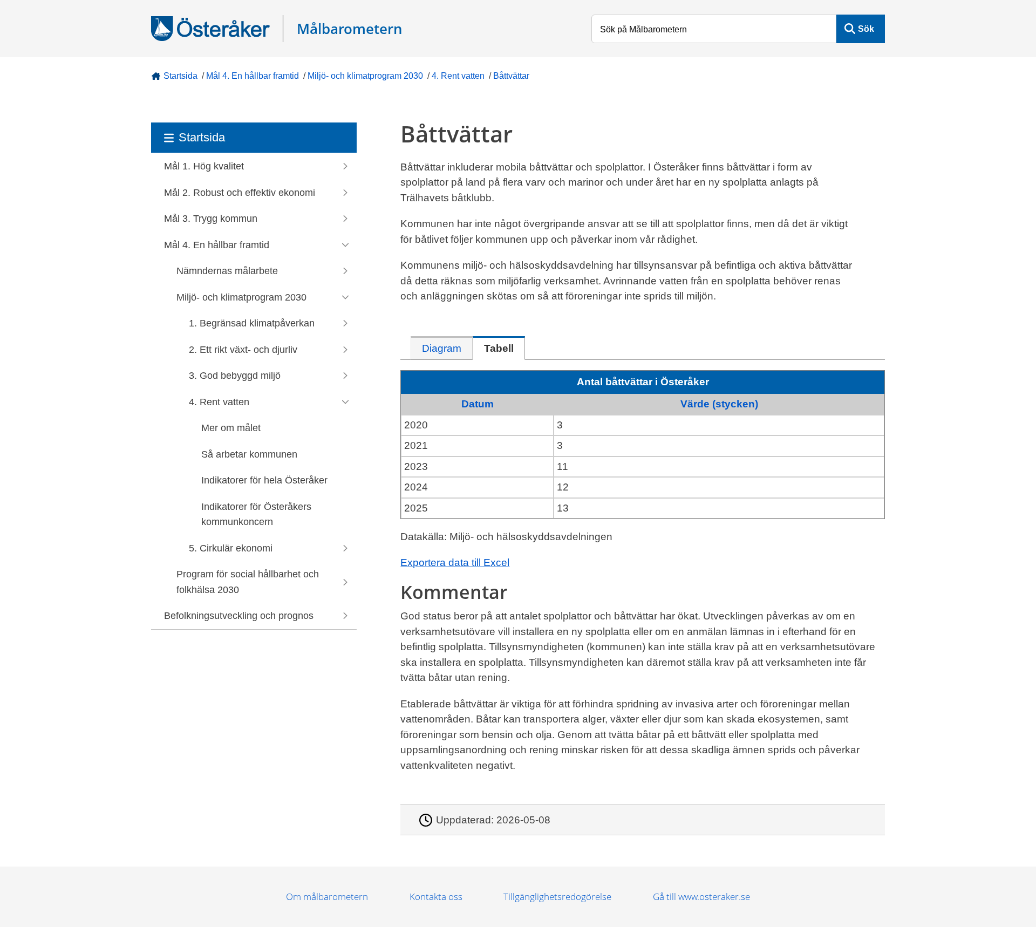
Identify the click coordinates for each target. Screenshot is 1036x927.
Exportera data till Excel (454, 562)
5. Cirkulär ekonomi (230, 548)
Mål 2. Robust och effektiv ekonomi (239, 192)
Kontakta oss (436, 896)
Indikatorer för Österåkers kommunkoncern (256, 514)
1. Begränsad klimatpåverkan (252, 323)
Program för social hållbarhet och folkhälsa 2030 (247, 582)
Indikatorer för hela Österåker (264, 480)
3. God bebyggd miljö (235, 375)
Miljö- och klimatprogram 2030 (365, 75)
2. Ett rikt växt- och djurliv (243, 349)
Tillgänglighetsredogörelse (557, 896)
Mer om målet (231, 427)
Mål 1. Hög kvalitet (204, 166)
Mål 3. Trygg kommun (210, 218)
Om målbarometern (327, 896)
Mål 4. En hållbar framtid (252, 75)
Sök (866, 28)
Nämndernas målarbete (227, 270)
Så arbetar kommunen (249, 454)
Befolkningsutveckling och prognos (238, 615)
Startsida (180, 75)
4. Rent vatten (458, 75)
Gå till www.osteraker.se (701, 896)
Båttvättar (511, 75)
